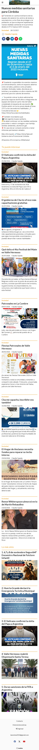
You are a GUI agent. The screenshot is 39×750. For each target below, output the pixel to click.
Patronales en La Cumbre (15, 303)
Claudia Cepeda (11, 34)
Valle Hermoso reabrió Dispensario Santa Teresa (15, 655)
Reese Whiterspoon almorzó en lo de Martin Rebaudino (19, 503)
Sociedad (5, 30)
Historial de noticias (19, 725)
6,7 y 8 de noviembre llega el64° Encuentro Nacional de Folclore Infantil (19, 555)
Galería (30, 46)
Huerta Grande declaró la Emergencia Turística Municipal (18, 589)
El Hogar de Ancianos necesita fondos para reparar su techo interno (17, 452)
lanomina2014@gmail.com (19, 735)
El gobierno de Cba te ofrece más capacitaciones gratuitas (19, 201)
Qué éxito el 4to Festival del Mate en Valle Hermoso (19, 251)
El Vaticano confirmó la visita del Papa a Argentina (19, 156)
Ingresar (21, 729)
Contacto (19, 721)
